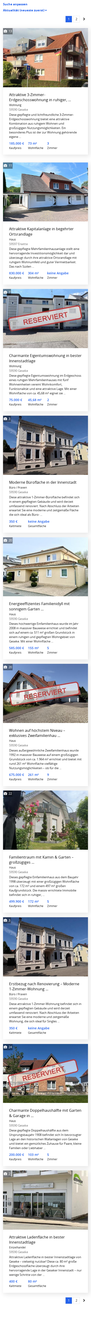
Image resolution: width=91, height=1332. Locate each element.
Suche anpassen (15, 4)
